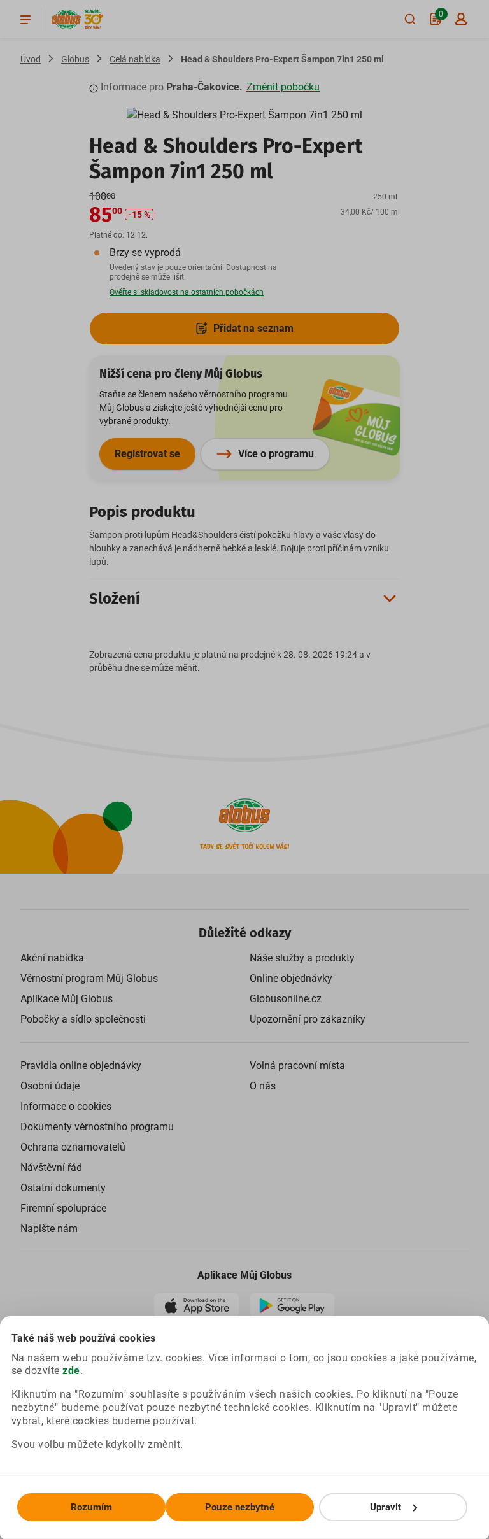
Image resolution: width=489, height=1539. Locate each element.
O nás (263, 1086)
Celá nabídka (135, 59)
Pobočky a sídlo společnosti (83, 1019)
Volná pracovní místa (297, 1066)
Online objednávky (291, 978)
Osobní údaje (50, 1086)
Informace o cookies (65, 1106)
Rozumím (91, 1507)
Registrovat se (147, 454)
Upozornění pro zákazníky (307, 1019)
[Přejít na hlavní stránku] (66, 19)
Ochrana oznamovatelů (72, 1147)
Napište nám (49, 1229)
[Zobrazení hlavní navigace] (25, 19)
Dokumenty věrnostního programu (97, 1127)
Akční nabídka (52, 958)
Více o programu (276, 454)
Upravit (386, 1507)
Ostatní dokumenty (63, 1188)
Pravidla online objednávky (80, 1066)
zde (71, 1371)
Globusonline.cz (286, 999)
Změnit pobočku (283, 87)
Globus (75, 59)
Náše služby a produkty (302, 958)
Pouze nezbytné (239, 1507)
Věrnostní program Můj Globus (89, 978)
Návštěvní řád (51, 1167)
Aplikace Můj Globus (66, 999)
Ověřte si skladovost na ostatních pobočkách (187, 292)
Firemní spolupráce (63, 1208)
